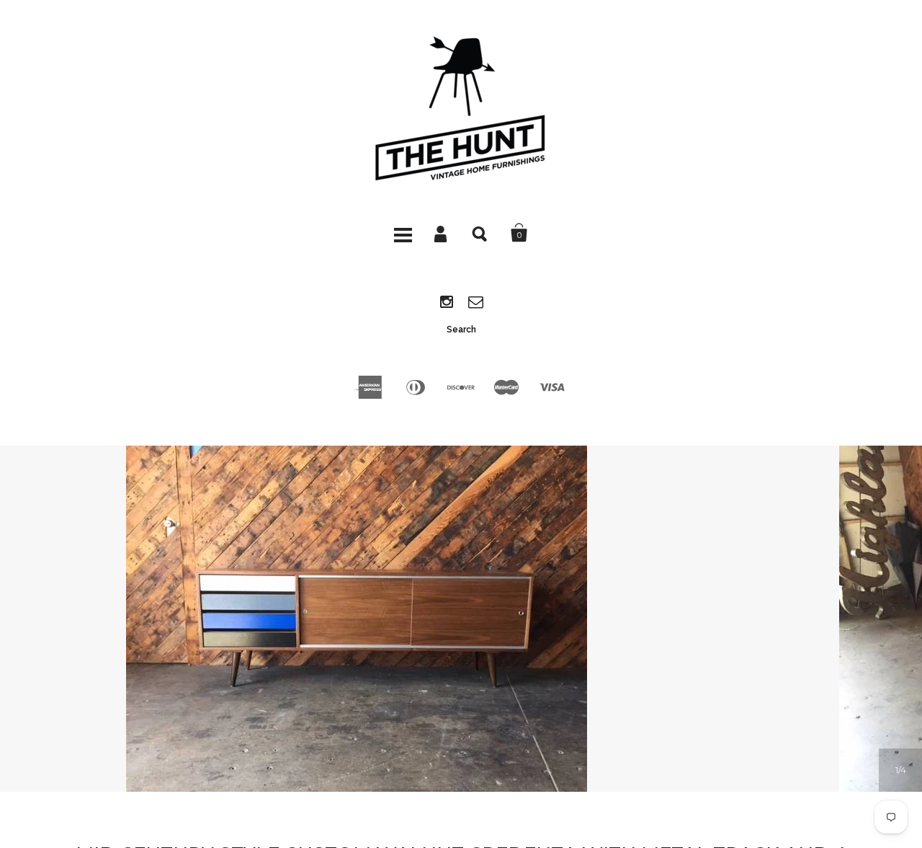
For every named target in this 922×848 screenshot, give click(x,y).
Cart (519, 233)
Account (442, 233)
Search (480, 233)
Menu (403, 233)
